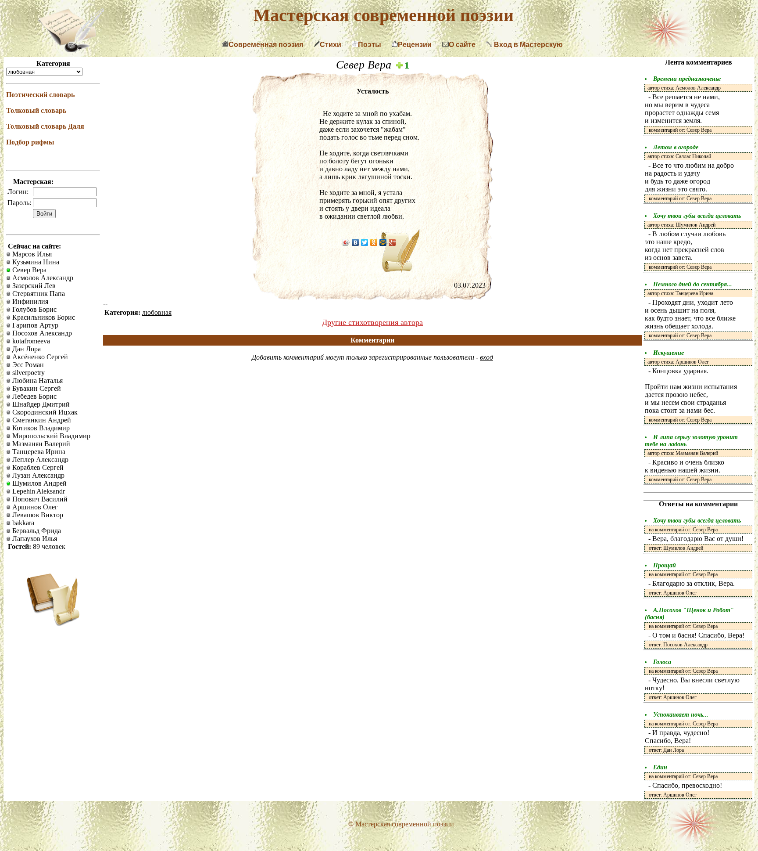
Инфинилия (29, 301)
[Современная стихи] (71, 50)
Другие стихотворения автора (372, 322)
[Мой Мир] (383, 242)
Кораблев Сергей (37, 467)
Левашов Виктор (37, 515)
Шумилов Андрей (39, 483)
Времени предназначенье (687, 79)
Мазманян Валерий (40, 443)
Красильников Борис (43, 317)
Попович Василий (39, 499)
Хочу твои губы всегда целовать (697, 216)
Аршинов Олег (34, 507)
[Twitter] (364, 242)
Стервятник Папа (38, 293)
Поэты (369, 44)
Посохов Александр (41, 333)
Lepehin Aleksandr (38, 491)
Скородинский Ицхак (44, 412)
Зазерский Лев (33, 285)
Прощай (664, 565)
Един (660, 767)
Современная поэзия (266, 44)
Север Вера (28, 270)
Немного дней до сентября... (692, 284)
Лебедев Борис (34, 396)
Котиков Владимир (40, 428)
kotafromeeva (30, 341)
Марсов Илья (31, 254)
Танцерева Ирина (38, 451)
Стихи (330, 44)
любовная (157, 312)
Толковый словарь (36, 110)
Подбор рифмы (30, 142)
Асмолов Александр (42, 277)
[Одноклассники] (374, 242)
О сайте (462, 44)
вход (486, 357)
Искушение (668, 353)
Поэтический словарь (40, 94)
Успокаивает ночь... (680, 714)
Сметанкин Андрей (41, 420)
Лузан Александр (37, 475)
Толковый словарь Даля (45, 126)
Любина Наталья (37, 380)
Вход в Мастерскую (527, 44)
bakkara (22, 522)
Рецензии (415, 44)
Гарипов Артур (34, 325)
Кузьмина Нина (35, 262)
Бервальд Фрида (36, 530)
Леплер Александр (39, 459)
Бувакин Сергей (36, 388)
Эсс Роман (27, 364)
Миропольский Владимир (50, 436)
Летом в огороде (675, 147)
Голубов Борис (34, 309)
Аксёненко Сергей (39, 357)
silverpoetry (28, 372)
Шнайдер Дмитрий (40, 404)
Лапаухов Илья (34, 538)
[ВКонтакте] (355, 242)
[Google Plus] (392, 242)
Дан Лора (26, 349)
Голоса (662, 662)
